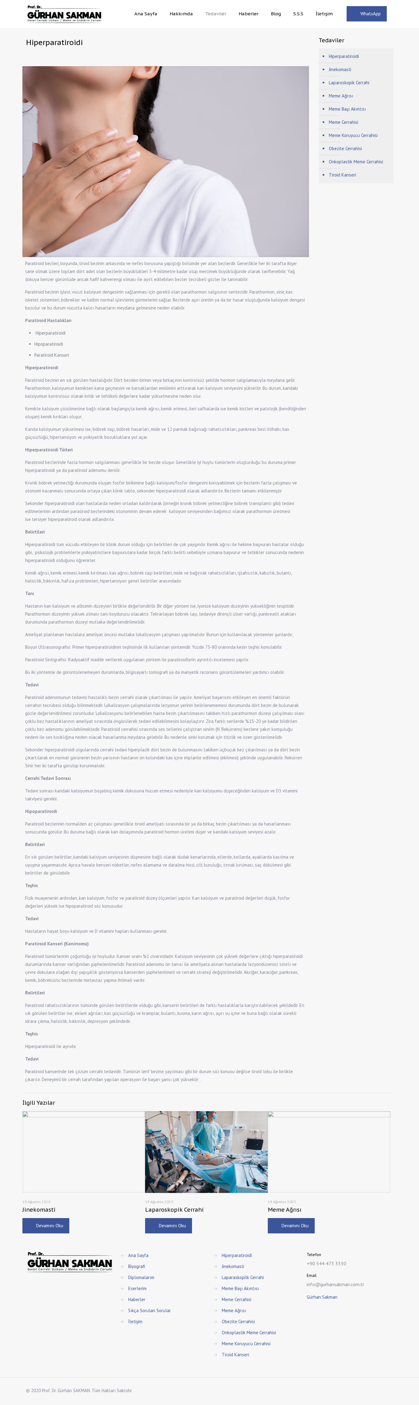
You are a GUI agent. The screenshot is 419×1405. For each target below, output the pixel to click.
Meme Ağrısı (285, 1209)
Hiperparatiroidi (344, 56)
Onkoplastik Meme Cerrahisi (356, 162)
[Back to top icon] (390, 1388)
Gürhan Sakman (322, 1297)
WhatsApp (370, 14)
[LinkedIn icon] (373, 1390)
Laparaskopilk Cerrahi (243, 1277)
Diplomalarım (141, 1277)
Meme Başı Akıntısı (347, 109)
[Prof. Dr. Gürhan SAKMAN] (64, 14)
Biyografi (136, 1266)
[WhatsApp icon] (360, 1390)
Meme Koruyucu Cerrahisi (353, 135)
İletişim (135, 1321)
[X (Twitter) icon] (367, 1390)
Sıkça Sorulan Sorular (149, 1310)
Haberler (136, 1299)
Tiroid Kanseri (342, 175)
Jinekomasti (39, 1209)
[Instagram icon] (380, 1390)
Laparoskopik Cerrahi (174, 1209)
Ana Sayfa (138, 1255)
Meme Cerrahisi (343, 122)
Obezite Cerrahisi (345, 148)
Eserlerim (137, 1288)
